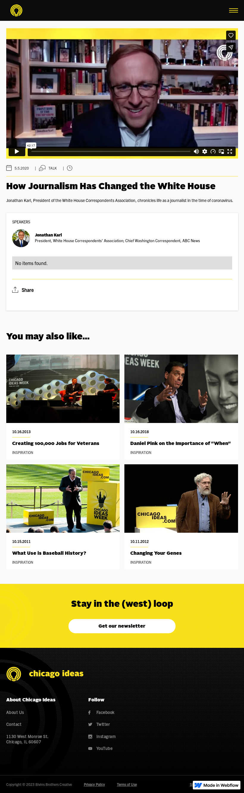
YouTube (100, 748)
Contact (14, 724)
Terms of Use (127, 784)
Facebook (101, 712)
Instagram (102, 736)
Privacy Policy (94, 784)
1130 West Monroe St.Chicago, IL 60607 (27, 739)
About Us (15, 712)
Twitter (99, 724)
